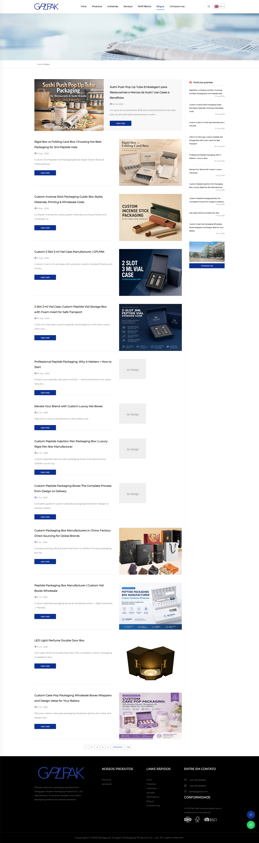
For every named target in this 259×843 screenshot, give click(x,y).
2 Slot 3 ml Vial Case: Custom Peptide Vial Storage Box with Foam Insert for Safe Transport (70, 309)
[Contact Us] (207, 252)
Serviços (128, 6)
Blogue (160, 6)
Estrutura (106, 779)
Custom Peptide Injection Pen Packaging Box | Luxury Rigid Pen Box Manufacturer (71, 444)
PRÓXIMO (117, 747)
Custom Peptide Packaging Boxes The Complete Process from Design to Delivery (72, 488)
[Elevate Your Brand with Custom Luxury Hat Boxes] (150, 417)
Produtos (97, 6)
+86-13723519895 (197, 780)
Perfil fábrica (144, 6)
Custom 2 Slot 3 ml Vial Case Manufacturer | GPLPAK (69, 251)
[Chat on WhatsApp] (251, 825)
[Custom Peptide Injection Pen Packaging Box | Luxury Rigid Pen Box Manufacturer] (150, 457)
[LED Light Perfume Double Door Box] (150, 661)
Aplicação (107, 784)
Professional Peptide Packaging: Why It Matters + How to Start (73, 364)
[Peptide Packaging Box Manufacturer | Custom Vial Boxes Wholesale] (150, 606)
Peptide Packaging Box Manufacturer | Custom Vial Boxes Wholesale (69, 588)
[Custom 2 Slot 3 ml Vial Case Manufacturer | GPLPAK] (150, 272)
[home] (46, 6)
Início (84, 6)
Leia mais (120, 123)
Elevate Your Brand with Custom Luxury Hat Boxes (68, 406)
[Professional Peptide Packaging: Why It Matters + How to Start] (150, 377)
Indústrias (112, 6)
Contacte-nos (177, 6)
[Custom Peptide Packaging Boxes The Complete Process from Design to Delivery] (150, 501)
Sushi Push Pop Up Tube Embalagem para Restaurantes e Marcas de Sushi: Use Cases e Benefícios (140, 92)
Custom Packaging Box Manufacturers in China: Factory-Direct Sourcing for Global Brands (72, 533)
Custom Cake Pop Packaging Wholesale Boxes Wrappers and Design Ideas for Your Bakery (73, 698)
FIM (128, 747)
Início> (40, 64)
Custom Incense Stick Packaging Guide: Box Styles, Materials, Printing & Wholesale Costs (68, 199)
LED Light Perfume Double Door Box (59, 640)
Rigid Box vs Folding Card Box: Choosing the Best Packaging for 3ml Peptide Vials (67, 144)
